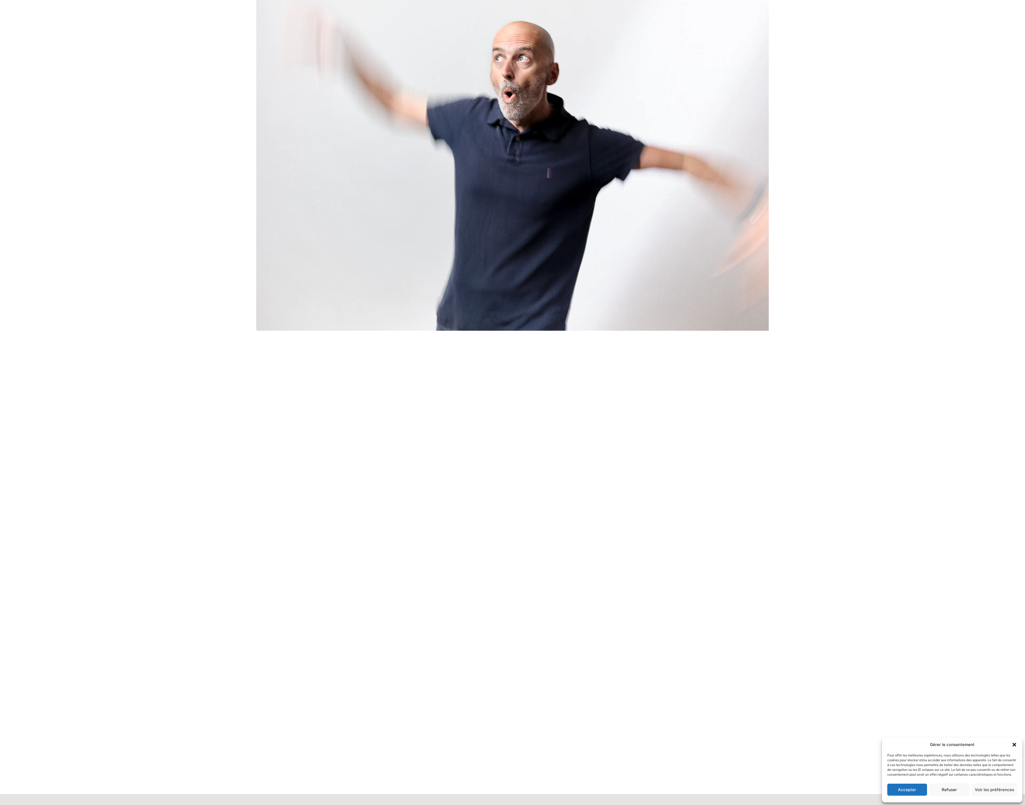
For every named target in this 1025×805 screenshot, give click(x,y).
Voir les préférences (994, 789)
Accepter (907, 789)
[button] (1014, 744)
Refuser (949, 789)
